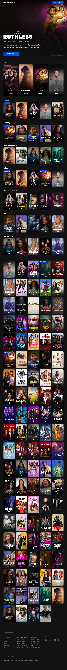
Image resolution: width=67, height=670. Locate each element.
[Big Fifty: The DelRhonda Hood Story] (21, 269)
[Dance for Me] (21, 341)
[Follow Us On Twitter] (50, 640)
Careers (33, 645)
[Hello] (58, 395)
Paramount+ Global (8, 656)
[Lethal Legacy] (45, 432)
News (4, 653)
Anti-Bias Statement (36, 649)
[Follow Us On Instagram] (59, 640)
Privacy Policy (20, 643)
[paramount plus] (11, 2)
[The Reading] (33, 540)
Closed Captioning (35, 641)
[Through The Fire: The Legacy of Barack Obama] (21, 595)
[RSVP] (21, 540)
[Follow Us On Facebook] (46, 640)
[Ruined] (33, 559)
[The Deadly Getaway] (58, 341)
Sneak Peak (6, 655)
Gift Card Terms (21, 641)
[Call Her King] (58, 305)
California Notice (21, 649)
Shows (5, 641)
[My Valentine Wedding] (33, 504)
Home (4, 639)
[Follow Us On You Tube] (55, 640)
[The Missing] (9, 486)
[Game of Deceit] (9, 395)
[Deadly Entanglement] (45, 341)
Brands (5, 651)
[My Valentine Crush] (21, 504)
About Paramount (35, 647)
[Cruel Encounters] (9, 341)
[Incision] (58, 414)
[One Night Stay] (33, 522)
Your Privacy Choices (22, 645)
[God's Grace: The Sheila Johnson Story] (33, 395)
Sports (5, 649)
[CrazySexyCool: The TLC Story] (58, 323)
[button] (5, 3)
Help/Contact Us (35, 639)
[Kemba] (21, 432)
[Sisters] (33, 577)
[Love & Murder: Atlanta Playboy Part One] (21, 450)
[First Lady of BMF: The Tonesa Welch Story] (33, 377)
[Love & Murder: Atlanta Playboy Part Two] (33, 450)
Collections (6, 645)
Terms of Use (20, 639)
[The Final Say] (9, 377)
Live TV (5, 647)
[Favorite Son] (58, 359)
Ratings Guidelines (35, 643)
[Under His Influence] (33, 613)
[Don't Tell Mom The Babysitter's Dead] (21, 359)
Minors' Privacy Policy (22, 647)
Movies (5, 643)
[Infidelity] (9, 432)
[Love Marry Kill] (45, 450)
